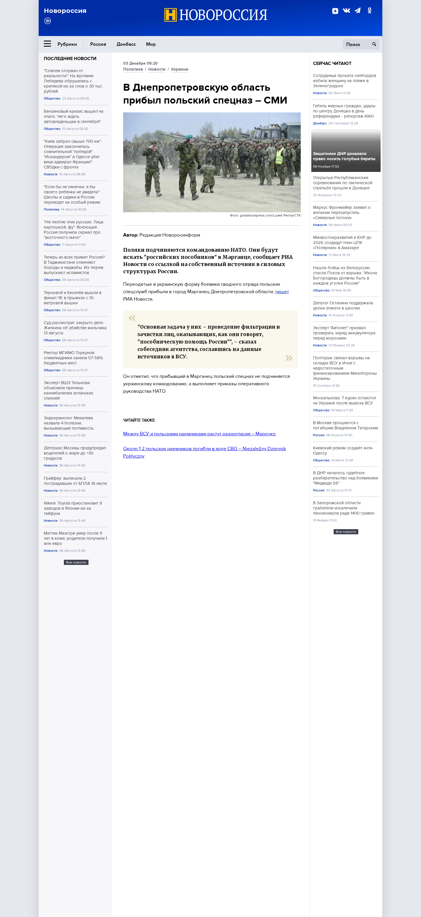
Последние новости (70, 58)
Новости (51, 174)
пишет (282, 291)
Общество (52, 98)
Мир (151, 44)
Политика (51, 209)
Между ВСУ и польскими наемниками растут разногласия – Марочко (199, 433)
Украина (179, 69)
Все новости (76, 562)
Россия (98, 44)
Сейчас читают (332, 63)
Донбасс (126, 44)
